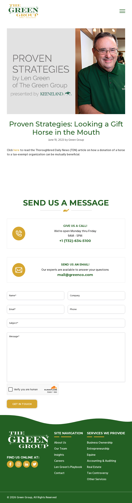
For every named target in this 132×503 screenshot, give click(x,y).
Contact (59, 473)
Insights (59, 455)
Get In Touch (22, 404)
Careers (59, 461)
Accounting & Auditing (101, 461)
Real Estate (94, 467)
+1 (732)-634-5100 (75, 241)
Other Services (96, 479)
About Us (60, 442)
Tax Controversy (97, 473)
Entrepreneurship (98, 448)
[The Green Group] (23, 11)
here (16, 150)
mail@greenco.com (75, 275)
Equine (91, 455)
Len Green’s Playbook (68, 467)
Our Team (60, 448)
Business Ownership (100, 442)
